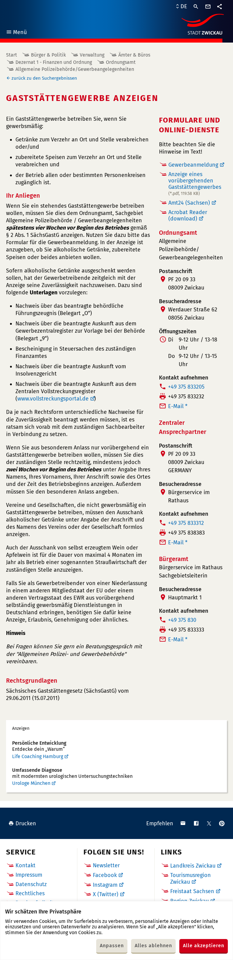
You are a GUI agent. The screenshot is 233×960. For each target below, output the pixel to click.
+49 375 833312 (186, 523)
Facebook (105, 875)
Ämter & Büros (134, 55)
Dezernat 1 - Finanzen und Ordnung (53, 62)
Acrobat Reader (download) (187, 215)
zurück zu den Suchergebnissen (44, 78)
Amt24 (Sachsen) (189, 202)
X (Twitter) (105, 894)
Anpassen (112, 945)
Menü (16, 33)
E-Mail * (177, 406)
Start (11, 55)
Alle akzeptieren (203, 945)
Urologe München (31, 783)
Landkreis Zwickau (192, 865)
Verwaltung (92, 55)
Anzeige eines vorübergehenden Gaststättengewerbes (194, 183)
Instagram (105, 885)
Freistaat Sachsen (192, 891)
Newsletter (106, 865)
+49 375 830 (182, 620)
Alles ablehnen (153, 945)
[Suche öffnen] (196, 7)
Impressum (28, 875)
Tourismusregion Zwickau (190, 878)
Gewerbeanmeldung (193, 164)
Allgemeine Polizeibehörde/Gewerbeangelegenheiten (74, 69)
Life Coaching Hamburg (37, 756)
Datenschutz (31, 884)
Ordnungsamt (121, 62)
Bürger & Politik (48, 55)
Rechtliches (30, 893)
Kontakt (25, 865)
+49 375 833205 (186, 386)
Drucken (25, 823)
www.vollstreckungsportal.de (53, 398)
